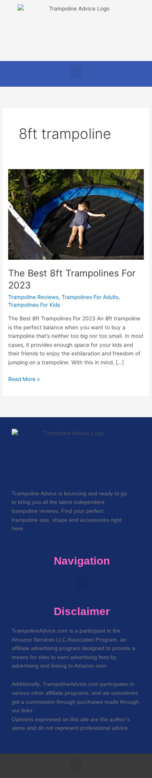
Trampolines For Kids (34, 305)
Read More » (24, 378)
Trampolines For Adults (90, 297)
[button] (76, 71)
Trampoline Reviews (33, 297)
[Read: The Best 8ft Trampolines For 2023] (76, 214)
